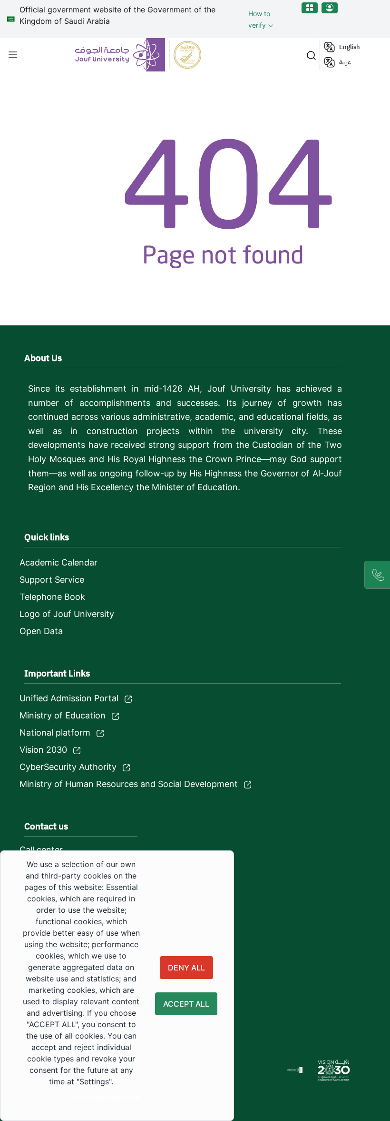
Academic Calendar (59, 562)
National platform (55, 732)
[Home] (139, 54)
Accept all (186, 1004)
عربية (345, 62)
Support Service (52, 580)
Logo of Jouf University (67, 614)
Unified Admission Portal (69, 698)
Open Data (41, 631)
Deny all (186, 967)
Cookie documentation (105, 1097)
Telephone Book (52, 597)
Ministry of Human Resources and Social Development (129, 784)
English (349, 47)
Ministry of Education (63, 715)
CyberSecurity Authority (68, 767)
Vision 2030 (43, 750)
